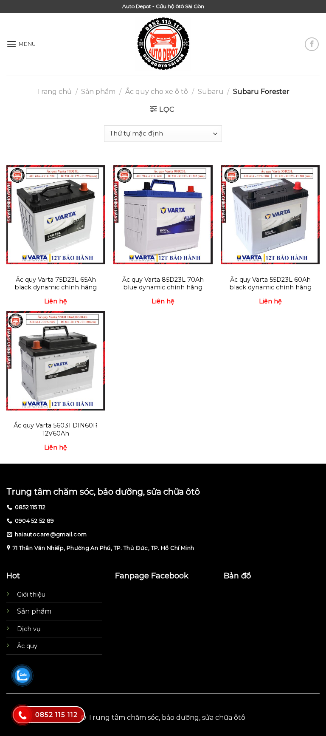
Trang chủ (54, 92)
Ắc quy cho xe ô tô (156, 92)
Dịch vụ (29, 629)
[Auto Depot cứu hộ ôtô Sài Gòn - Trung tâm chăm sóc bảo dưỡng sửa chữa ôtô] (163, 44)
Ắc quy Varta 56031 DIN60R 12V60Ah (56, 429)
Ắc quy (27, 646)
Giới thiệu (31, 594)
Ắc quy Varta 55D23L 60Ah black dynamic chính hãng (270, 284)
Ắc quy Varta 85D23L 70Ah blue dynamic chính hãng (163, 284)
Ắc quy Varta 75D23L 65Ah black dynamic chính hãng (55, 284)
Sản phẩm (98, 92)
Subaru (211, 92)
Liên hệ (55, 301)
